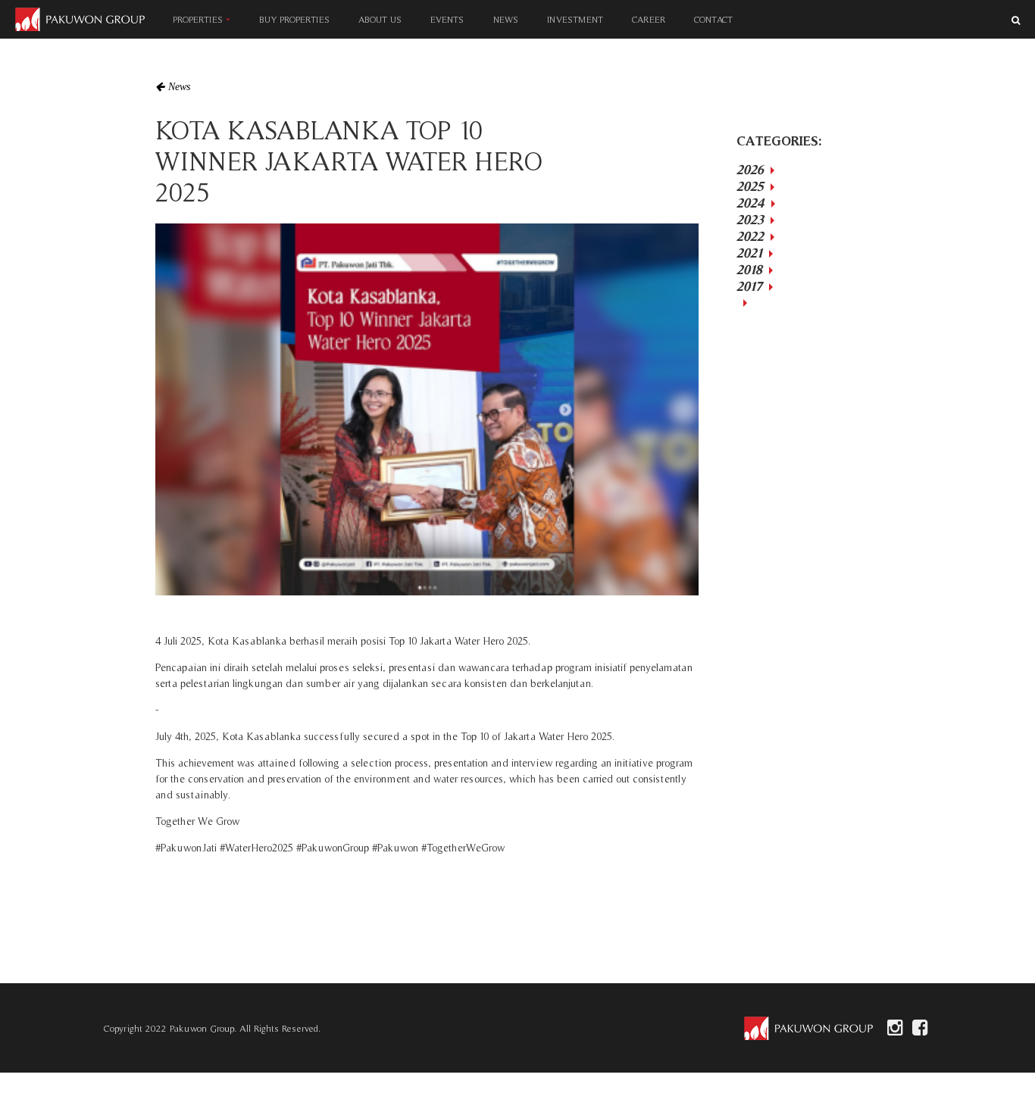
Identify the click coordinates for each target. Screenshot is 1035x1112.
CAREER (648, 19)
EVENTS (447, 19)
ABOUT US (380, 19)
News (179, 87)
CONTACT (713, 19)
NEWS (505, 19)
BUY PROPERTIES (294, 19)
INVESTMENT (575, 19)
